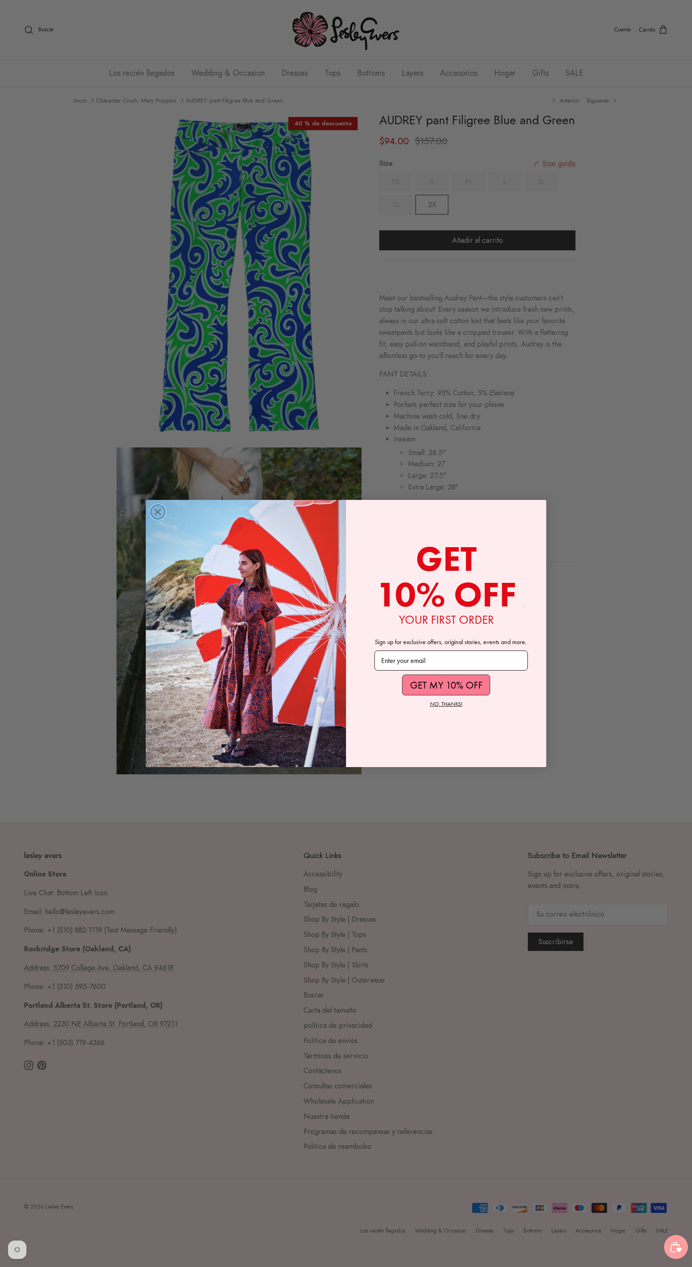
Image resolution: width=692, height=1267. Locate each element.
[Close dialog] (158, 512)
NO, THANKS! (446, 704)
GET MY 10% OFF (446, 685)
